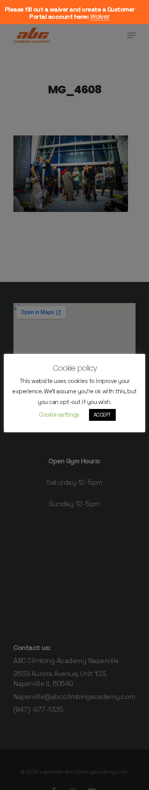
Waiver (100, 16)
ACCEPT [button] (102, 415)
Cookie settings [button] (59, 414)
